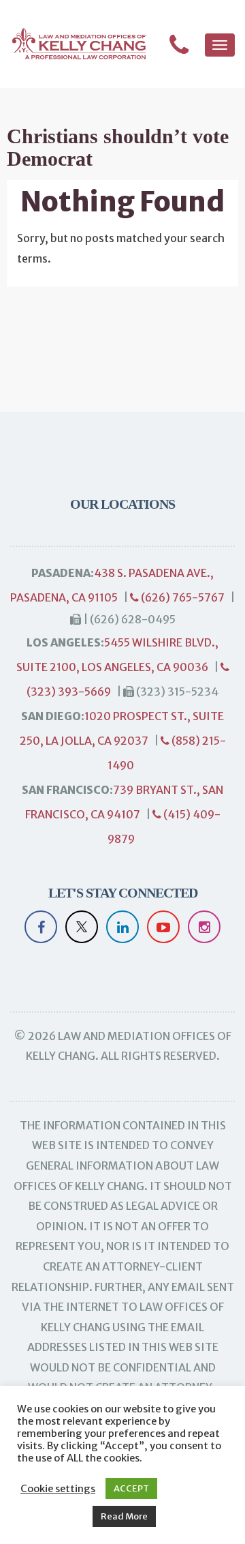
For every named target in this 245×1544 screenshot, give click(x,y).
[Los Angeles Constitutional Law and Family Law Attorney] (73, 44)
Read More (124, 1516)
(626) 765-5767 (182, 597)
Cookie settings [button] (57, 1489)
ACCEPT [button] (131, 1488)
